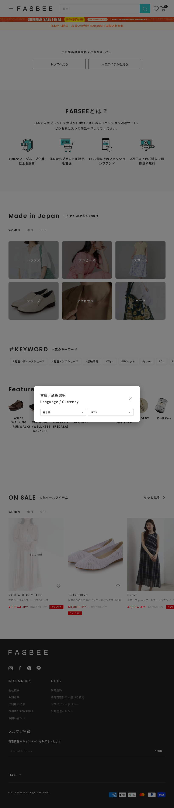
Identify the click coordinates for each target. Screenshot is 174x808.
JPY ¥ (93, 412)
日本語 (46, 412)
